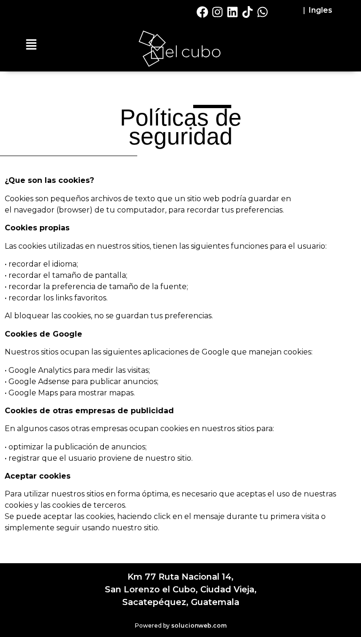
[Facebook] (203, 12)
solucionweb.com (199, 625)
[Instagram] (218, 12)
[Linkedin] (233, 12)
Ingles (320, 10)
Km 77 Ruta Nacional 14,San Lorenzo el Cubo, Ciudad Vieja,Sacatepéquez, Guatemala (181, 589)
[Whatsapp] (263, 12)
